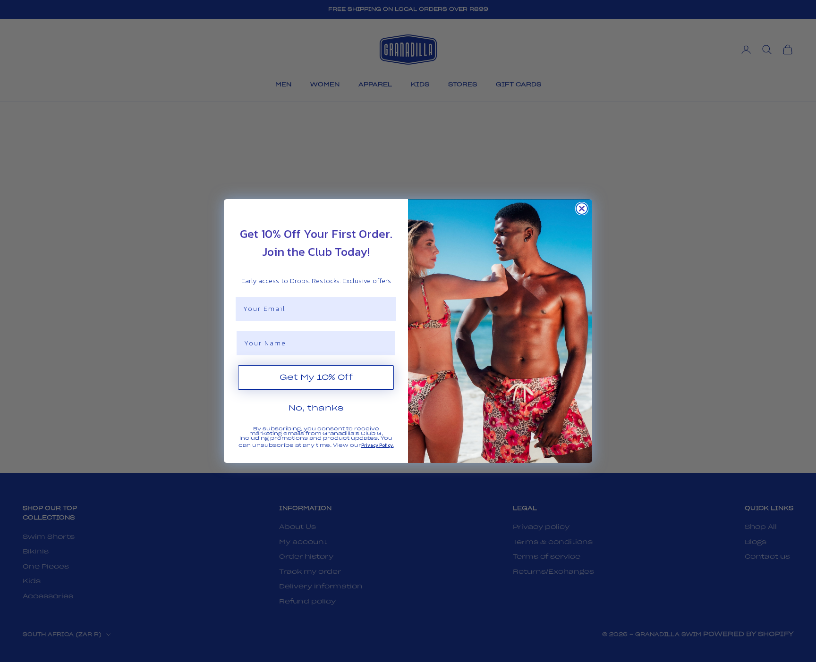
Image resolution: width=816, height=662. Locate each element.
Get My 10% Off (316, 377)
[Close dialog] (581, 208)
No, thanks (316, 408)
